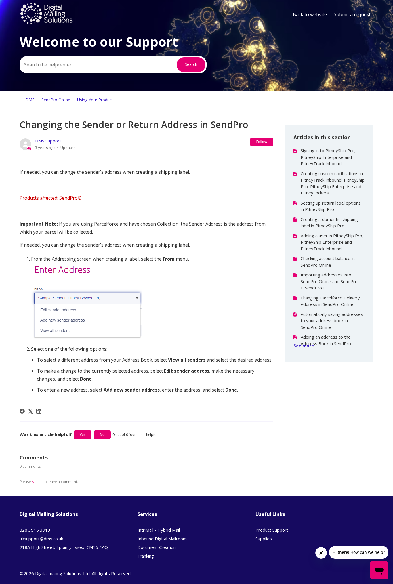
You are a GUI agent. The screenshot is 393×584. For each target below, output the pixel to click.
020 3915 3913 (35, 530)
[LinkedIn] (38, 411)
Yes (82, 434)
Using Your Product (95, 99)
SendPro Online (55, 99)
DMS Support (48, 141)
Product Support (271, 530)
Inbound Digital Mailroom (162, 538)
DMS (30, 99)
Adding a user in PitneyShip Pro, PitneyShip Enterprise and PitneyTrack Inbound (332, 242)
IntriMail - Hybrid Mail (159, 530)
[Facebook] (22, 411)
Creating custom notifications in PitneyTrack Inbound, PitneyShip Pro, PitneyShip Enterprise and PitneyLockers (333, 183)
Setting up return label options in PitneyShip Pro (331, 206)
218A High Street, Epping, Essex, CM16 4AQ (64, 547)
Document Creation (157, 547)
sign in (37, 481)
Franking (146, 556)
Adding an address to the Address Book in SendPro (326, 340)
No (102, 434)
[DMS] (46, 23)
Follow (261, 141)
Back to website (310, 14)
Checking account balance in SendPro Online (328, 261)
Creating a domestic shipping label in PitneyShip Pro (329, 222)
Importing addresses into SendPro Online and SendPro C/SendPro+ (329, 281)
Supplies (263, 538)
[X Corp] (30, 411)
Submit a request (352, 14)
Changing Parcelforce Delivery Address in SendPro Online (330, 301)
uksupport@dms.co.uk (41, 538)
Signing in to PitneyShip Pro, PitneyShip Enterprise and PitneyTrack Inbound (328, 157)
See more (303, 345)
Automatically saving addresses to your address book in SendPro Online (332, 320)
